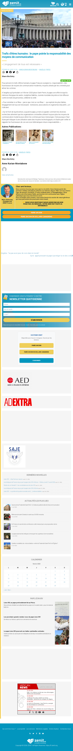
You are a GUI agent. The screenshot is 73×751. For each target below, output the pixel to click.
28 (46, 585)
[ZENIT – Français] (20, 3)
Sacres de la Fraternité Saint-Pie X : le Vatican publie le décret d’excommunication (36, 505)
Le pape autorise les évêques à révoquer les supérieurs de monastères (32, 534)
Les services (30, 729)
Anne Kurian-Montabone (28, 69)
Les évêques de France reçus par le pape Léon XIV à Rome (21, 488)
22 (55, 582)
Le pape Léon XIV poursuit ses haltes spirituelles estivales (24, 631)
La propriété (21, 729)
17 (8, 582)
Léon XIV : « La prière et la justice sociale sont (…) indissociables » (23, 491)
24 (8, 585)
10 (8, 578)
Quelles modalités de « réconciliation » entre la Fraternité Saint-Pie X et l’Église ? (35, 543)
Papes (10, 11)
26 (27, 585)
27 (36, 585)
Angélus (4, 11)
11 (18, 578)
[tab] (27, 686)
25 (18, 585)
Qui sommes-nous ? (9, 729)
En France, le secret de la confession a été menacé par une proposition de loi (34, 524)
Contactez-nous (65, 729)
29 (55, 585)
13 (36, 578)
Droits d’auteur (54, 729)
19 (27, 582)
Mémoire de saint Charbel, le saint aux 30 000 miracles (28, 514)
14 (46, 578)
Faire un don (36, 213)
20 (36, 582)
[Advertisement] (36, 237)
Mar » (9, 590)
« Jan (5, 590)
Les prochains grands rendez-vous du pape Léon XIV (22, 617)
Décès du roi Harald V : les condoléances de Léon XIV (19, 485)
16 (64, 578)
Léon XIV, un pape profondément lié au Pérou (19, 603)
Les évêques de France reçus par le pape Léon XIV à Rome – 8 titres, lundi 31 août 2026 (29, 482)
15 (55, 578)
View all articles (7, 175)
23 (64, 582)
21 (46, 582)
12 (27, 578)
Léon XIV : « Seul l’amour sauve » (13, 479)
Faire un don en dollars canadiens (36, 217)
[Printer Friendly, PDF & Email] (65, 80)
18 (18, 582)
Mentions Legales (42, 729)
